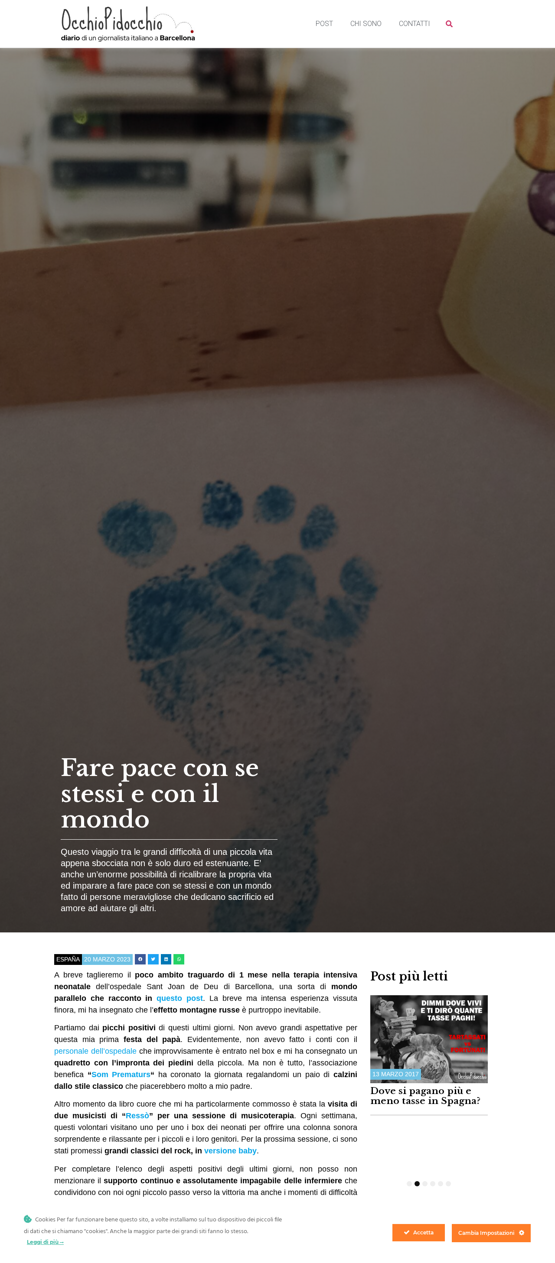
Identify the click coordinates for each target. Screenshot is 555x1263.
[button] (140, 959)
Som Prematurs (121, 1074)
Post (324, 23)
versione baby (230, 1150)
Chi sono (366, 23)
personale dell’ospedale (95, 1051)
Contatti (414, 23)
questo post (180, 998)
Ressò (137, 1115)
